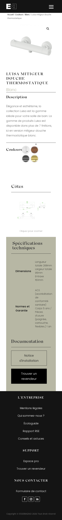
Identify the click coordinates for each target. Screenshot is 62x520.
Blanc (27, 14)
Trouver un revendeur (29, 376)
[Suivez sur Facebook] (24, 499)
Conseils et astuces (31, 438)
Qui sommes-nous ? (31, 416)
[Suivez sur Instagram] (31, 499)
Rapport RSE (31, 431)
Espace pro (31, 461)
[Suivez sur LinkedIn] (37, 499)
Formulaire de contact (31, 491)
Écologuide (31, 423)
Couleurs (19, 14)
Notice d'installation (29, 358)
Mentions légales (31, 408)
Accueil (10, 14)
